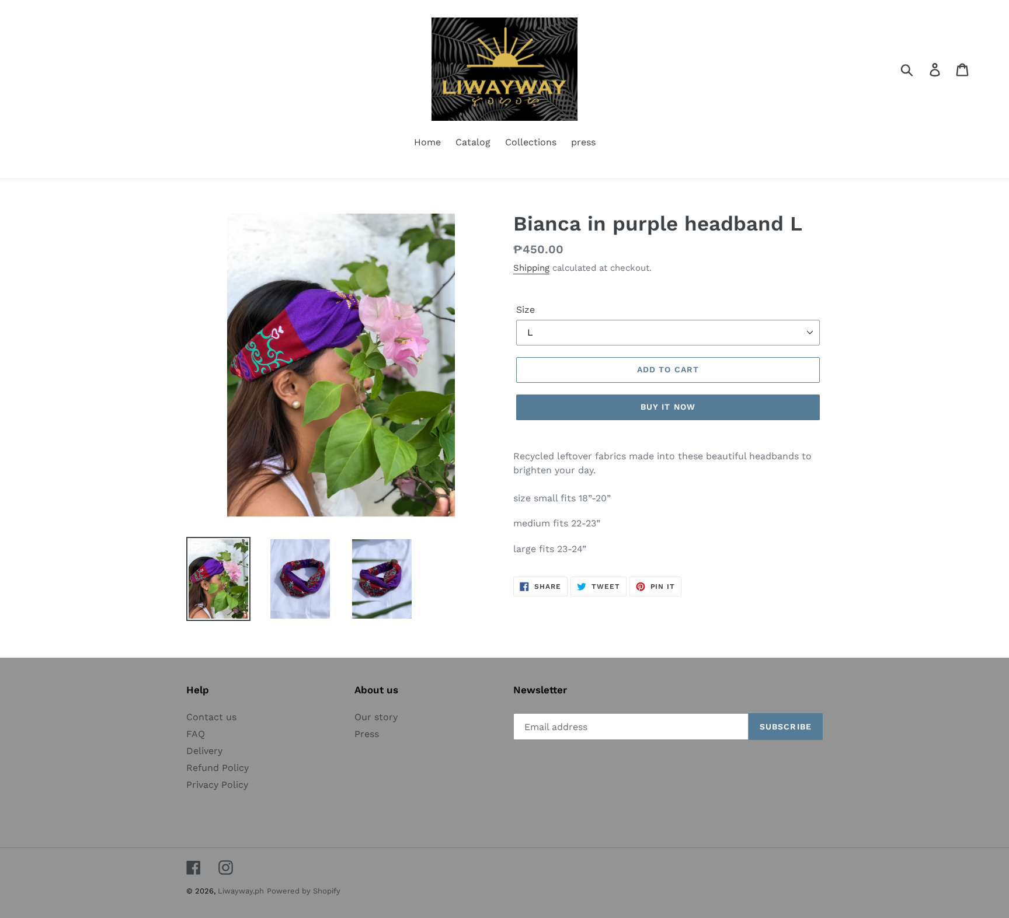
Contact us (211, 716)
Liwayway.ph (241, 890)
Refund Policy (217, 767)
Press (366, 733)
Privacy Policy (217, 784)
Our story (376, 716)
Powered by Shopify (303, 890)
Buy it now (668, 406)
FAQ (195, 733)
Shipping (531, 268)
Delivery (204, 750)
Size (525, 309)
